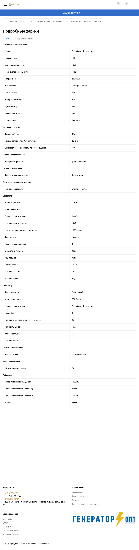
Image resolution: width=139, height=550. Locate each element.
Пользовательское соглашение (86, 504)
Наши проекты (78, 496)
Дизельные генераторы (40, 21)
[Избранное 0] (123, 5)
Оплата (6, 523)
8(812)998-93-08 (12, 493)
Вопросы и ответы (11, 535)
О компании (77, 492)
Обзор (8, 38)
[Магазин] (104, 519)
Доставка (7, 519)
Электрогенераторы (17, 21)
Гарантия (7, 527)
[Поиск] (132, 4)
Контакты (76, 500)
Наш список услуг (11, 531)
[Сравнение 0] (115, 4)
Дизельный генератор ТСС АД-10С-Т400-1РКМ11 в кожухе (77, 21)
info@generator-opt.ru (15, 499)
